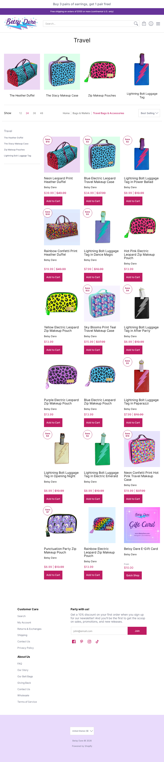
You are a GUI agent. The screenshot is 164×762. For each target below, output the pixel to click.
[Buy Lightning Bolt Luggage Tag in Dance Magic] (102, 227)
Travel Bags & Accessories (108, 113)
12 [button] (20, 113)
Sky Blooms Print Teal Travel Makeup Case (100, 329)
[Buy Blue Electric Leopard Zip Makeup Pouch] (102, 376)
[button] (143, 23)
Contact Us (23, 641)
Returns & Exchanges (29, 628)
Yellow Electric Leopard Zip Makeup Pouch (61, 329)
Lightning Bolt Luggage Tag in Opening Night (61, 474)
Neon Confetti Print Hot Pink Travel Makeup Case (141, 476)
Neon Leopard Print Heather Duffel (58, 180)
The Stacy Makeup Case (16, 143)
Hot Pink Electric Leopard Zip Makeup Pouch (139, 254)
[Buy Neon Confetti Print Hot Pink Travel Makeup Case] (142, 449)
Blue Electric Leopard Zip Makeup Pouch (100, 401)
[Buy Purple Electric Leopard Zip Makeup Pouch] (62, 376)
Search (21, 616)
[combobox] (88, 24)
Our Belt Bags (25, 676)
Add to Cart (53, 201)
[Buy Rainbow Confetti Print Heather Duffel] (62, 227)
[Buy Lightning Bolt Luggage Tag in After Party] (142, 304)
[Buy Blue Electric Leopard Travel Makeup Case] (102, 155)
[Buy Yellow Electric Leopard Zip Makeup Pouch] (62, 304)
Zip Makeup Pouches (14, 149)
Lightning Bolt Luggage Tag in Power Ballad (141, 180)
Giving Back (24, 682)
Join (137, 630)
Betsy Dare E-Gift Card (141, 549)
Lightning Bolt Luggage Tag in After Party (141, 329)
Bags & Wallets (81, 113)
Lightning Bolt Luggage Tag (17, 155)
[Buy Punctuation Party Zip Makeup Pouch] (62, 525)
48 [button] (41, 113)
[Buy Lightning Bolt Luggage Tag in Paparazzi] (142, 376)
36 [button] (34, 113)
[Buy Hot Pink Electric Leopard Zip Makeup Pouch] (142, 227)
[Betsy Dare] (21, 23)
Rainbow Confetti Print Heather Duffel (60, 252)
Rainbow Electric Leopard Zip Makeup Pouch (99, 552)
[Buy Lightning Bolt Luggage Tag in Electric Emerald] (102, 449)
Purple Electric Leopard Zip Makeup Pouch (61, 401)
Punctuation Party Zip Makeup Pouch (60, 550)
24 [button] (27, 113)
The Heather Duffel (13, 137)
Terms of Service (27, 701)
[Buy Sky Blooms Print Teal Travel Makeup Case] (102, 304)
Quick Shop (132, 575)
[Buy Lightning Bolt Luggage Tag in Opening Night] (62, 449)
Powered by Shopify (82, 746)
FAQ (19, 663)
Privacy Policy (25, 647)
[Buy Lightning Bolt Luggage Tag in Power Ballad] (142, 155)
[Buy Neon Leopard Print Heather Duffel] (62, 155)
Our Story (22, 670)
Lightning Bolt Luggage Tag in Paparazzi (141, 401)
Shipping (22, 635)
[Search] (136, 24)
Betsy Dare (50, 187)
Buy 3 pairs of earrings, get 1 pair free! (82, 4)
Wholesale (23, 695)
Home (66, 113)
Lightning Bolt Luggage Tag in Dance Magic (101, 252)
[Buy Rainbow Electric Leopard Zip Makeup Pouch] (102, 525)
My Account (24, 622)
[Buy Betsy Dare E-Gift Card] (142, 525)
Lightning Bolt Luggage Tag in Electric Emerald (101, 474)
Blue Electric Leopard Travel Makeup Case (100, 180)
